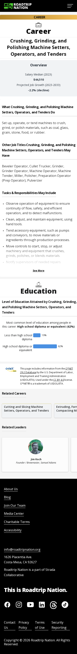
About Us (11, 489)
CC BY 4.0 (58, 380)
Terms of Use (40, 625)
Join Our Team (14, 505)
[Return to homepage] (18, 6)
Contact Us (9, 625)
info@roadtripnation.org (22, 549)
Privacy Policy (24, 625)
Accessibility (13, 530)
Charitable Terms (17, 522)
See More (38, 270)
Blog (7, 497)
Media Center (14, 513)
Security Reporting (59, 625)
